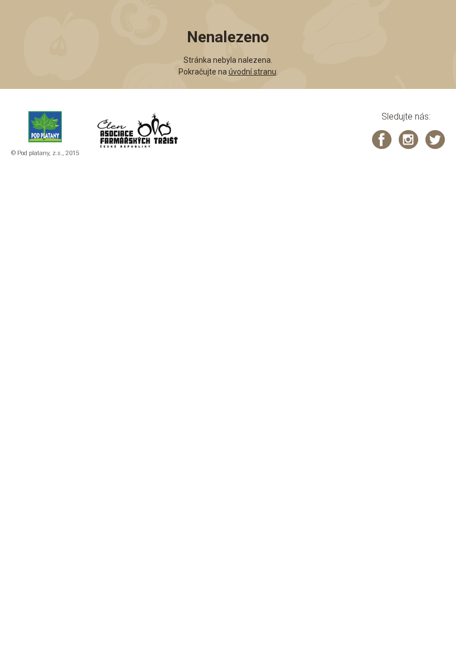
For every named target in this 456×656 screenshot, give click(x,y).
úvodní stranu (252, 71)
